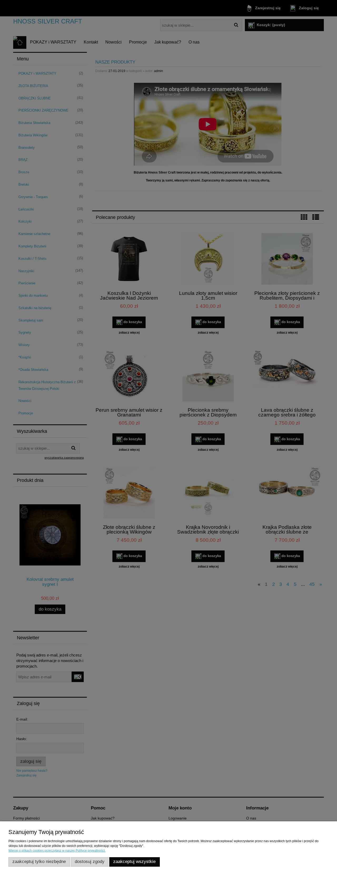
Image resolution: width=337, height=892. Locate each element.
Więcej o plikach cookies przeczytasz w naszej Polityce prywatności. (57, 850)
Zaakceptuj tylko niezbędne (39, 861)
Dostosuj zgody (90, 861)
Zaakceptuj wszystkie (134, 861)
